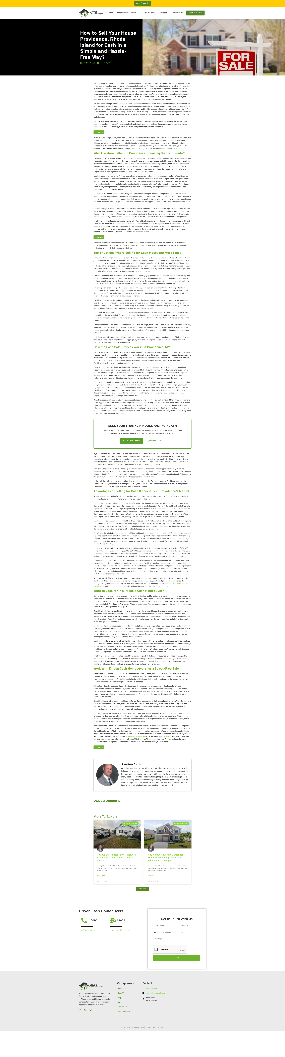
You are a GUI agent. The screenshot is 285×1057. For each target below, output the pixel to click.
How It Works (149, 13)
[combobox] (155, 932)
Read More (99, 237)
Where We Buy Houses (126, 13)
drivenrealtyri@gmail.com (120, 930)
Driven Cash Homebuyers (136, 736)
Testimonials (178, 13)
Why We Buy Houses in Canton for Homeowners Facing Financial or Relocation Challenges (165, 857)
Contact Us (163, 13)
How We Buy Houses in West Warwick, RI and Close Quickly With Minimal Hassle (116, 857)
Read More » (101, 876)
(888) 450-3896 (155, 441)
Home (110, 13)
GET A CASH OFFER (131, 441)
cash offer (167, 736)
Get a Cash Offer (142, 3)
